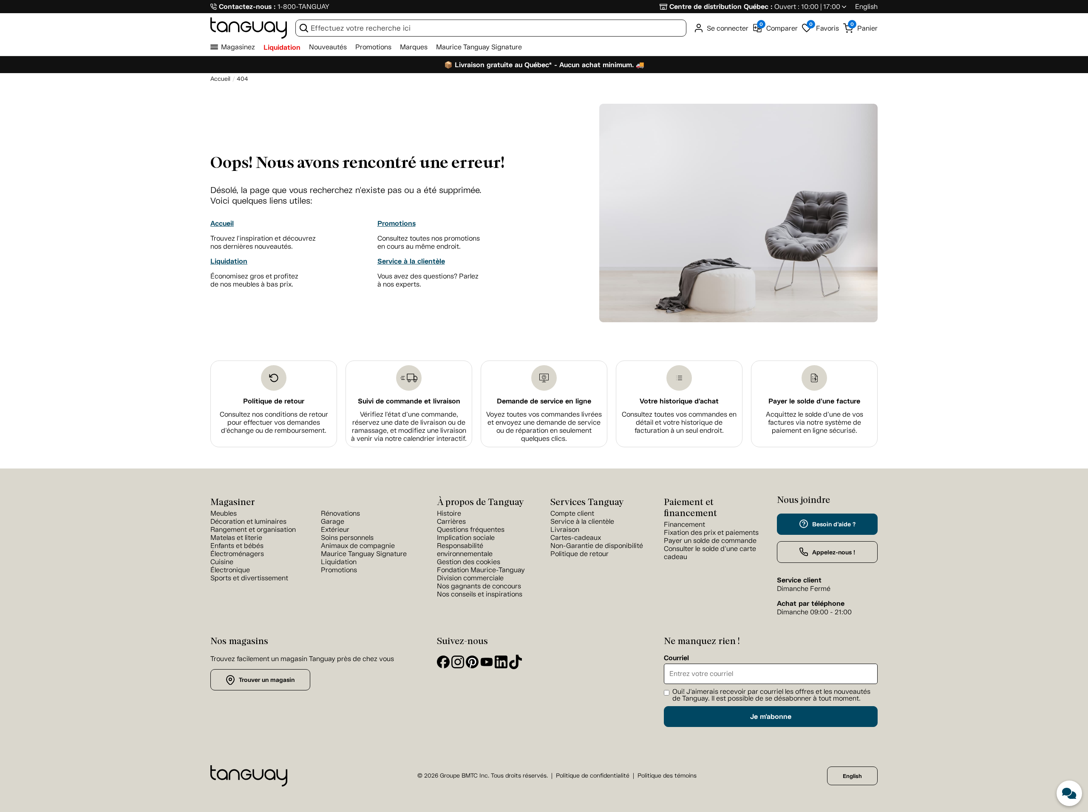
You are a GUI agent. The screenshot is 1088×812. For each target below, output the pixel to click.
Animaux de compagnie (358, 546)
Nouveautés (328, 47)
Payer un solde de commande (710, 541)
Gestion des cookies (468, 562)
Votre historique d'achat (679, 401)
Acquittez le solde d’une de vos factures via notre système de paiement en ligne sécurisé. (814, 422)
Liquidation (282, 47)
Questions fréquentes (470, 529)
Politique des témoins (667, 775)
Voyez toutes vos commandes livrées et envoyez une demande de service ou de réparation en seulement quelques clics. (544, 426)
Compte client (572, 513)
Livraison (564, 529)
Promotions (373, 47)
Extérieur (335, 529)
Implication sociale (466, 538)
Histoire (449, 513)
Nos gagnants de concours (479, 586)
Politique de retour (273, 401)
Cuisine (221, 562)
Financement (684, 524)
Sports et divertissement (249, 578)
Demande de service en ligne (544, 401)
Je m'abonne (770, 716)
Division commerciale (470, 578)
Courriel (676, 658)
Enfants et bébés (237, 546)
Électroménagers (237, 554)
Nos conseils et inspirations (479, 594)
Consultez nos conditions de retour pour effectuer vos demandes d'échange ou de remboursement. (274, 422)
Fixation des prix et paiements (711, 532)
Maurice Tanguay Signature (479, 47)
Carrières (451, 521)
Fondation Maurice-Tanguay (481, 570)
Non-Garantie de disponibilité (596, 546)
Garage (332, 521)
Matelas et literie (236, 538)
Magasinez (238, 47)
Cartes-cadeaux (575, 538)
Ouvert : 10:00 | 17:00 (807, 7)
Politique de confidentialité (592, 775)
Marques (414, 47)
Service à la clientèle (411, 261)
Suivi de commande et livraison (409, 401)
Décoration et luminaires (248, 521)
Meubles (223, 513)
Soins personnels (347, 538)
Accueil (222, 223)
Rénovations (340, 513)
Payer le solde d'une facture (814, 401)
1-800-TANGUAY (303, 7)
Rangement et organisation (253, 529)
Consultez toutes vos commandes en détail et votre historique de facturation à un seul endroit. (679, 422)
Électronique (230, 570)
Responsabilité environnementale (465, 550)
